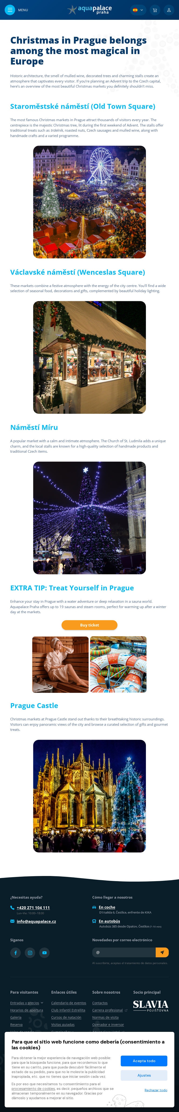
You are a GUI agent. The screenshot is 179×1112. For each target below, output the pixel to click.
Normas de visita (105, 1017)
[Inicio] (89, 9)
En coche (107, 907)
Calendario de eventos (68, 1003)
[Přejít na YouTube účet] (44, 953)
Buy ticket (89, 625)
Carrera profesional (107, 1010)
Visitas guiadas (63, 1024)
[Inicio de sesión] (169, 10)
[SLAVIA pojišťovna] (150, 1005)
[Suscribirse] (162, 952)
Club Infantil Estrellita (68, 1010)
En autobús (109, 921)
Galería (15, 1017)
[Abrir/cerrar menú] (16, 10)
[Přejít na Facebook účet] (15, 953)
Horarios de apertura (26, 1010)
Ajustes (144, 1075)
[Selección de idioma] (138, 10)
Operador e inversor (108, 1024)
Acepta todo (144, 1060)
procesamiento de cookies (33, 1088)
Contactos (100, 1003)
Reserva (16, 1024)
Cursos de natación (66, 1017)
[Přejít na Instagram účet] (30, 953)
